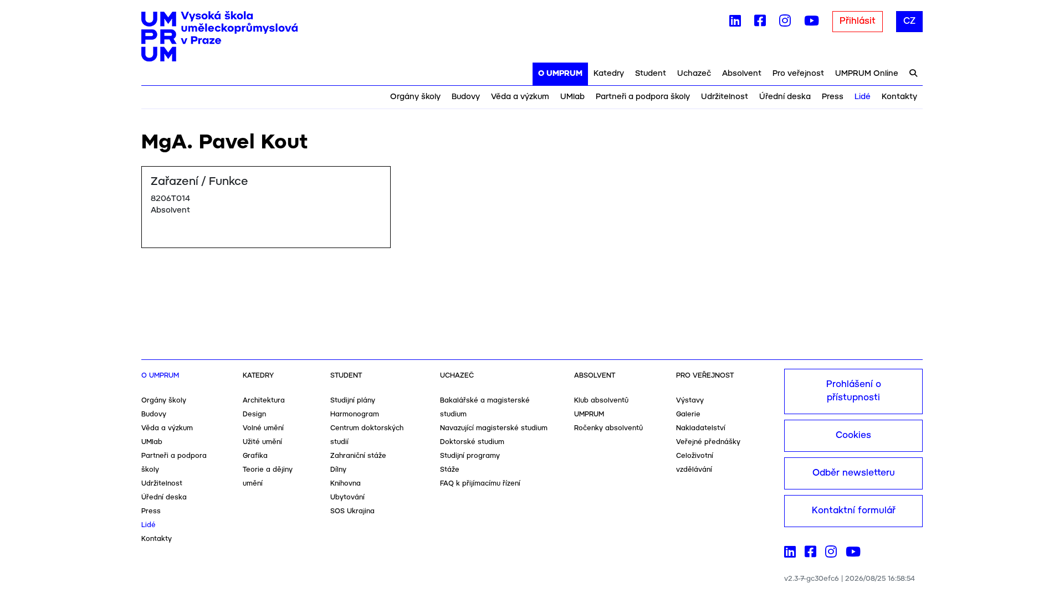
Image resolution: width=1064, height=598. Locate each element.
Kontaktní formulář (854, 511)
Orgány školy (415, 97)
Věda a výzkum (520, 97)
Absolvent (741, 74)
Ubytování (347, 497)
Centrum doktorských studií (366, 435)
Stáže (449, 470)
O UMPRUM (560, 74)
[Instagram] (785, 23)
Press (832, 97)
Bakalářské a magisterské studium (485, 407)
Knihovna (345, 484)
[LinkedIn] (735, 23)
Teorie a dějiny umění (268, 477)
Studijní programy (470, 456)
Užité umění (262, 442)
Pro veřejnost (798, 74)
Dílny (338, 470)
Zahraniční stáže (358, 456)
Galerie (688, 414)
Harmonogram (354, 414)
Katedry (609, 74)
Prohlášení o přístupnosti (853, 391)
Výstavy (690, 401)
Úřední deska (785, 97)
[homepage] (219, 36)
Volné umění (263, 428)
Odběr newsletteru (853, 473)
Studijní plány (352, 401)
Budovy (466, 97)
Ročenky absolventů (608, 428)
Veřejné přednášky (708, 442)
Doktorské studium (472, 442)
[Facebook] (760, 23)
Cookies (853, 435)
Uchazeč (694, 74)
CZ (909, 21)
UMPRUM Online (866, 74)
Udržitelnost (724, 97)
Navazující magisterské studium (494, 428)
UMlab (572, 97)
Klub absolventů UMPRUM (601, 407)
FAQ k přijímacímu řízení (480, 484)
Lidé (863, 97)
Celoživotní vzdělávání (694, 463)
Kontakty (899, 97)
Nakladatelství (700, 428)
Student (650, 74)
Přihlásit (858, 21)
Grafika (255, 456)
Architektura (264, 401)
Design (254, 414)
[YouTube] (811, 23)
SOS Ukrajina (352, 511)
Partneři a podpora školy (643, 97)
